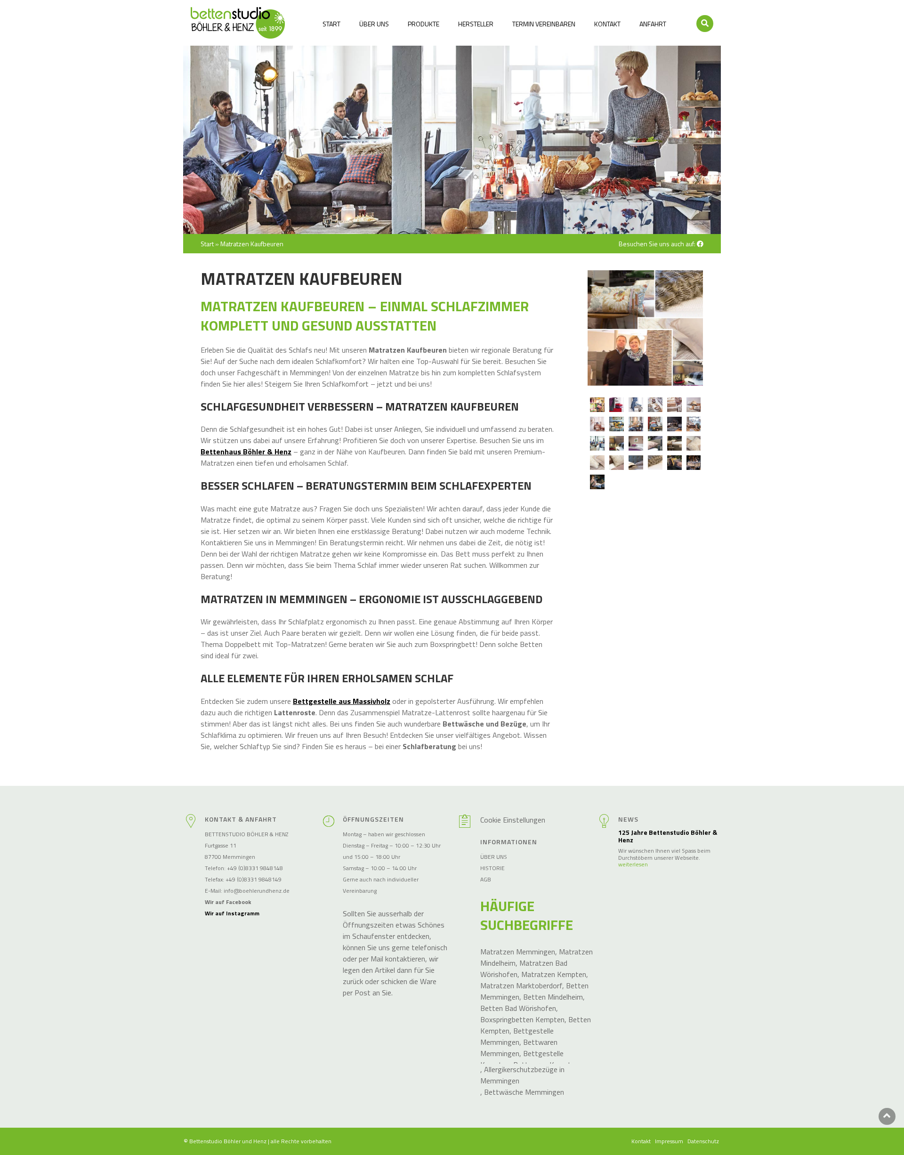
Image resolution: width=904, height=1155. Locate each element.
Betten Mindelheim (553, 996)
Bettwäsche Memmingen (524, 1092)
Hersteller (475, 24)
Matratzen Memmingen (517, 951)
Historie (492, 868)
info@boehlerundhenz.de (257, 890)
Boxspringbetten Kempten (522, 1019)
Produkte (423, 24)
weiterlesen (633, 864)
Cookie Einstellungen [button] (512, 819)
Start (331, 24)
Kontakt (607, 24)
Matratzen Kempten (553, 974)
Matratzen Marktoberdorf (521, 985)
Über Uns (374, 24)
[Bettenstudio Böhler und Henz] (238, 23)
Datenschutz (703, 1141)
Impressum (669, 1141)
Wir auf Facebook (228, 901)
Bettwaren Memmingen (518, 1047)
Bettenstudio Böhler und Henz (227, 1141)
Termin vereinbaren (543, 24)
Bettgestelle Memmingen (517, 1036)
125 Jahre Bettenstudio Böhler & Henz (667, 837)
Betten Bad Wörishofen (518, 1008)
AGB (485, 879)
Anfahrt (652, 24)
